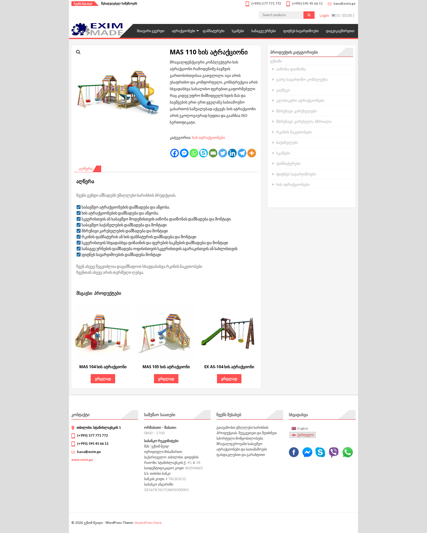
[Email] (213, 153)
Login (324, 15)
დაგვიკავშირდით (340, 31)
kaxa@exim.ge (89, 451)
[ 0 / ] (344, 15)
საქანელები (287, 142)
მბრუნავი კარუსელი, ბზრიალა (304, 121)
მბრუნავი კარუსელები (296, 111)
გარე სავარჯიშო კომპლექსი (302, 79)
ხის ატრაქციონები (208, 137)
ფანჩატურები (213, 31)
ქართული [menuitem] (306, 435)
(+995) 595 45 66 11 (92, 443)
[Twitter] (222, 153)
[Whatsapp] (194, 153)
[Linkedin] (232, 153)
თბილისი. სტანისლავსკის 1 (99, 427)
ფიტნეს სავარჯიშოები (301, 31)
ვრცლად (103, 378)
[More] (251, 153)
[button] (78, 52)
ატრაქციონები (183, 31)
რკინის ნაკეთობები (294, 132)
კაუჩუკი (283, 90)
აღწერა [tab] (86, 168)
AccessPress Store (148, 523)
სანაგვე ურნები (263, 31)
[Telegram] (242, 153)
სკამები (238, 31)
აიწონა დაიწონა (291, 69)
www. (82, 459)
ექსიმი (276, 61)
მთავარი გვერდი (150, 31)
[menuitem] (302, 428)
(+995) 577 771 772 (92, 435)
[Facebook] (174, 153)
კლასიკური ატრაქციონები (300, 100)
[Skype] (203, 153)
